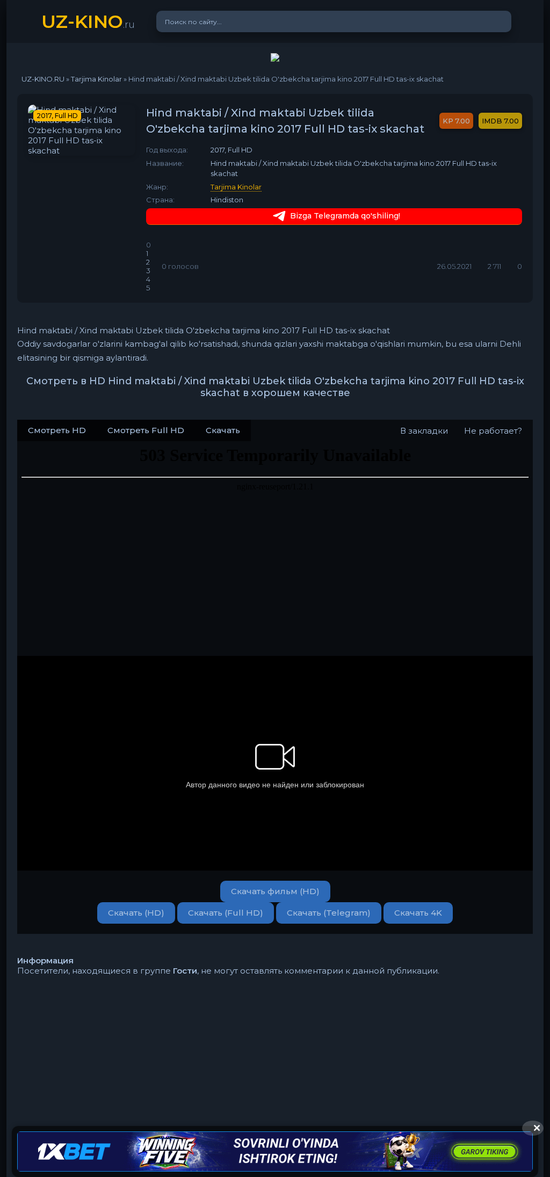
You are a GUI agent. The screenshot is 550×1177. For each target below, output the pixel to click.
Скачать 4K (418, 913)
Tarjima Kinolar (236, 186)
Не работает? (493, 431)
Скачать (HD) (136, 913)
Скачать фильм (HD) (275, 891)
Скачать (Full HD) (225, 913)
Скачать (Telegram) (329, 913)
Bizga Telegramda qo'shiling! (345, 216)
